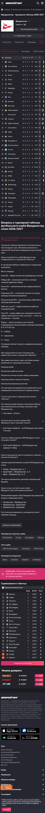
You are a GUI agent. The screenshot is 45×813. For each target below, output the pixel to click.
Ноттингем (12, 115)
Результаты (19, 42)
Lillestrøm (25, 560)
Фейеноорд (12, 185)
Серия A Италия (6, 750)
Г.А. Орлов (11, 180)
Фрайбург (11, 88)
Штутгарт (11, 106)
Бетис (10, 75)
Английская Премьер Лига (10, 752)
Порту (10, 80)
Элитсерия (25, 51)
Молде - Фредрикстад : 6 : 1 (14, 469)
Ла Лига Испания (7, 755)
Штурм (10, 171)
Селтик (10, 150)
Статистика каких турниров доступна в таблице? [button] (18, 397)
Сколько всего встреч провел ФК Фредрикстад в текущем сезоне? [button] (16, 421)
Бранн (10, 163)
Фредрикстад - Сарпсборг (14, 507)
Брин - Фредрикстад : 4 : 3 (14, 474)
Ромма (10, 93)
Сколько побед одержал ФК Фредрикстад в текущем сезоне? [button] (20, 439)
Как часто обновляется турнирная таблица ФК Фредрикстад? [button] (20, 239)
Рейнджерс (12, 198)
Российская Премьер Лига (10, 762)
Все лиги (4, 765)
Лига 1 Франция (6, 760)
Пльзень (11, 119)
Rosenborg (36, 560)
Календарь (32, 42)
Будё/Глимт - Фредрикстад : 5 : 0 (16, 472)
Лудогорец (12, 154)
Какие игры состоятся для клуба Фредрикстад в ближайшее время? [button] (17, 489)
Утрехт (10, 207)
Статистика (6, 42)
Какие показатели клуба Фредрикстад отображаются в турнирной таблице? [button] (18, 258)
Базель (10, 189)
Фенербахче (12, 141)
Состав (18, 538)
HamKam (14, 560)
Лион (10, 62)
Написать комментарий (11, 525)
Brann (5, 560)
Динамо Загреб (13, 158)
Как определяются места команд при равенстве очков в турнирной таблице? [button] (18, 354)
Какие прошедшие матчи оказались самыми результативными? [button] (21, 456)
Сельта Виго (12, 128)
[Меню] (2, 3)
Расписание (7, 538)
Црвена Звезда (13, 123)
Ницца (10, 202)
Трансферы (29, 538)
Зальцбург (11, 193)
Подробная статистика (22, 663)
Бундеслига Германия (9, 757)
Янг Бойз (11, 167)
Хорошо (6, 809)
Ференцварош (13, 110)
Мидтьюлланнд (13, 71)
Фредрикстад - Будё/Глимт (14, 505)
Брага (10, 84)
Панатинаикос (13, 145)
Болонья (11, 101)
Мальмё (10, 211)
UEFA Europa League (9, 51)
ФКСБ (10, 176)
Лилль (10, 136)
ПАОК (10, 132)
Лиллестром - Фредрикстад (14, 502)
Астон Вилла (12, 66)
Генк (9, 97)
